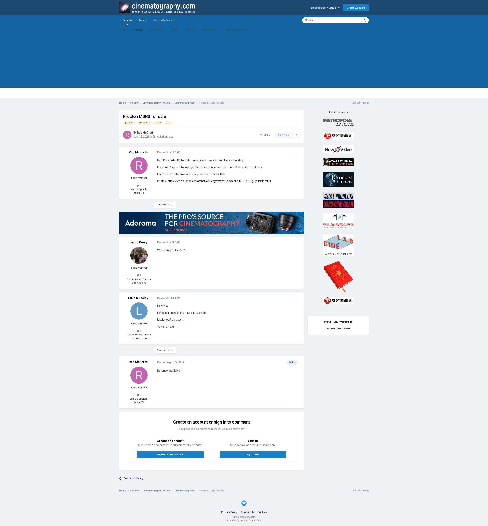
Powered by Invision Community (244, 520)
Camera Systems (163, 20)
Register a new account (170, 454)
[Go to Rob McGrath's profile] (127, 135)
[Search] (364, 20)
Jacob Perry (138, 242)
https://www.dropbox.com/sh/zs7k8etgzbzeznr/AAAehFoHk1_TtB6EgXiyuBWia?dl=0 (219, 181)
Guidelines (190, 29)
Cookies (262, 512)
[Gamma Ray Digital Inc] (338, 162)
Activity (143, 20)
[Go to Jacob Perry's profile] (139, 255)
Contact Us (247, 512)
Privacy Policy (229, 512)
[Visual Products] (338, 200)
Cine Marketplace (162, 136)
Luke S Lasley (138, 298)
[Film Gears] (338, 221)
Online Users (209, 29)
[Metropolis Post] (338, 122)
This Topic (350, 20)
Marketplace (156, 29)
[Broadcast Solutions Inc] (338, 179)
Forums (137, 29)
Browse (127, 20)
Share (266, 134)
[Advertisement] (244, 61)
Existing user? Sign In (324, 7)
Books (173, 29)
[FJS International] (338, 135)
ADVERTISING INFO (338, 328)
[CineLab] (338, 245)
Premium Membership (235, 29)
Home (123, 29)
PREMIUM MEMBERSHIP (338, 322)
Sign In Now (253, 454)
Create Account (356, 7)
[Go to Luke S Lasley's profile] (139, 311)
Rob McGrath (145, 132)
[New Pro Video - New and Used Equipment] (338, 148)
